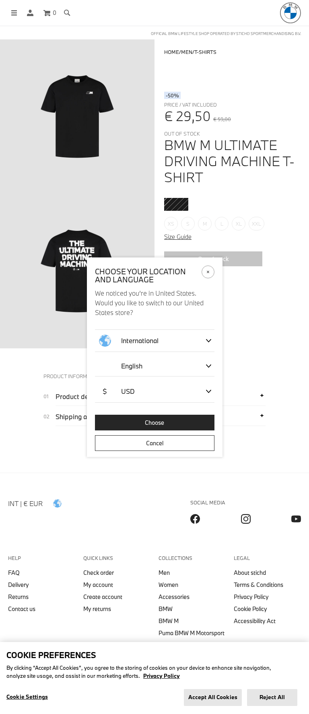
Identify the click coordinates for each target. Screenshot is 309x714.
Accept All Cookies (212, 697)
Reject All (272, 697)
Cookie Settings (27, 696)
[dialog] (154, 357)
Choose (154, 422)
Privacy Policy (161, 675)
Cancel (154, 443)
